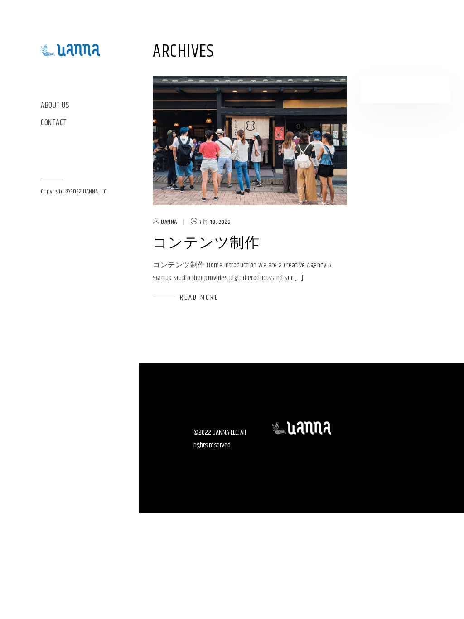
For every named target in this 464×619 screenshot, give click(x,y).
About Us (55, 106)
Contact (54, 123)
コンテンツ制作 (206, 243)
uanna (169, 222)
